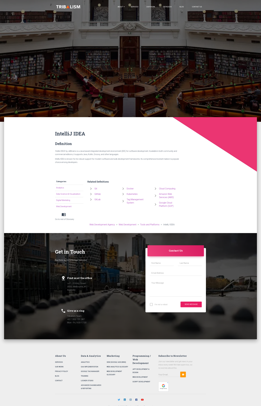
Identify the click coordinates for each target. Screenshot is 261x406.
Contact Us (197, 7)
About (120, 7)
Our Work (150, 7)
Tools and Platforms (149, 224)
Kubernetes (132, 194)
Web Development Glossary (114, 373)
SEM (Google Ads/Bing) (116, 362)
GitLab (97, 199)
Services (134, 7)
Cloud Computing (167, 188)
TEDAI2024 (167, 7)
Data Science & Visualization (68, 194)
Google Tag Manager (90, 371)
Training (84, 376)
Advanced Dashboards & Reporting (91, 386)
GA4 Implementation (89, 367)
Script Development (141, 382)
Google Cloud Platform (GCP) (166, 204)
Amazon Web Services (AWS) (166, 196)
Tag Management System (135, 201)
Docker (130, 188)
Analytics (60, 188)
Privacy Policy (61, 371)
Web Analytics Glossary (117, 367)
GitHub (97, 194)
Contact (59, 381)
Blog (182, 7)
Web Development (64, 206)
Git (95, 188)
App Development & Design (141, 370)
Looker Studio (87, 381)
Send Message (191, 304)
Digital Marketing (63, 200)
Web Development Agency (102, 224)
